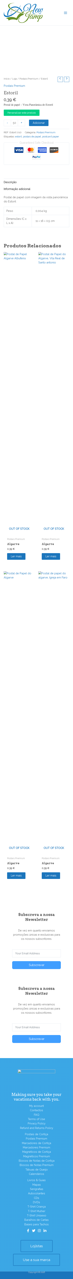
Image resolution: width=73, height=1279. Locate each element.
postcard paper (50, 136)
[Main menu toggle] (65, 12)
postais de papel (32, 136)
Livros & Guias (36, 1180)
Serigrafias (36, 1189)
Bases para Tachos (36, 1224)
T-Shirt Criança (37, 1206)
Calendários (36, 1173)
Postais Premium (28, 78)
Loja (14, 78)
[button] (37, 1246)
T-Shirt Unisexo (36, 1215)
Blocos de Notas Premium (37, 1165)
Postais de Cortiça (36, 1134)
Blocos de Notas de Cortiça (36, 1160)
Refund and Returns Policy (36, 1128)
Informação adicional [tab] (17, 188)
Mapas (36, 1184)
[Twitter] (33, 1230)
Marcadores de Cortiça (36, 1143)
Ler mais (16, 556)
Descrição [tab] (10, 182)
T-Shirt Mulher (36, 1211)
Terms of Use (36, 1119)
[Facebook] (28, 1230)
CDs (36, 1197)
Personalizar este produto (21, 112)
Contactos (36, 1110)
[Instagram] (39, 1230)
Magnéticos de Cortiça (36, 1151)
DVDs (36, 1202)
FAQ (36, 1114)
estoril (18, 136)
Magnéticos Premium (36, 1156)
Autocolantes (36, 1193)
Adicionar (39, 122)
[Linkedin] (45, 1230)
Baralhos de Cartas (36, 1219)
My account (36, 1105)
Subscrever (36, 965)
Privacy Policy (36, 1123)
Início (7, 78)
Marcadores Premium (36, 1147)
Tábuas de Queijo (36, 1169)
